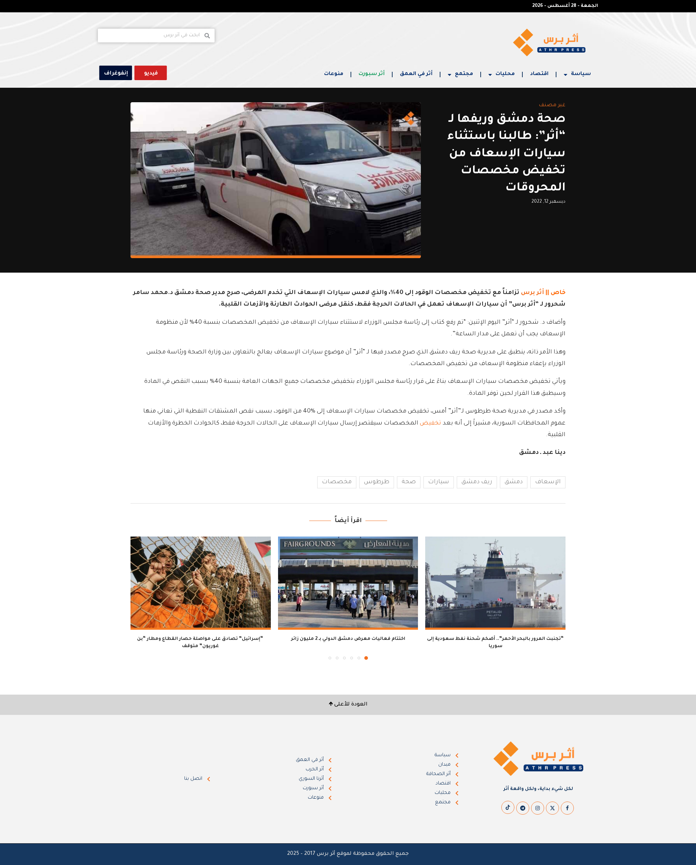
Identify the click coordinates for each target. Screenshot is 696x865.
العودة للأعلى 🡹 (348, 705)
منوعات (333, 74)
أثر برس (532, 293)
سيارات (438, 482)
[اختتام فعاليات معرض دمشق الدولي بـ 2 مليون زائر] (348, 583)
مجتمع (464, 74)
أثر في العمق (416, 74)
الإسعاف (548, 482)
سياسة (581, 74)
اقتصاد (539, 74)
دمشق (514, 482)
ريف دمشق (476, 482)
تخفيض (430, 423)
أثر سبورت (372, 74)
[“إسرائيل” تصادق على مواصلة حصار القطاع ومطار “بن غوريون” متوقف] (200, 583)
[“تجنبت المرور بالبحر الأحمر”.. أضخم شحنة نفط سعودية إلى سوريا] (495, 583)
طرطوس (376, 482)
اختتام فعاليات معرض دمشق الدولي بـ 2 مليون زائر (348, 639)
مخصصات (337, 482)
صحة (409, 482)
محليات (505, 74)
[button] (140, 598)
